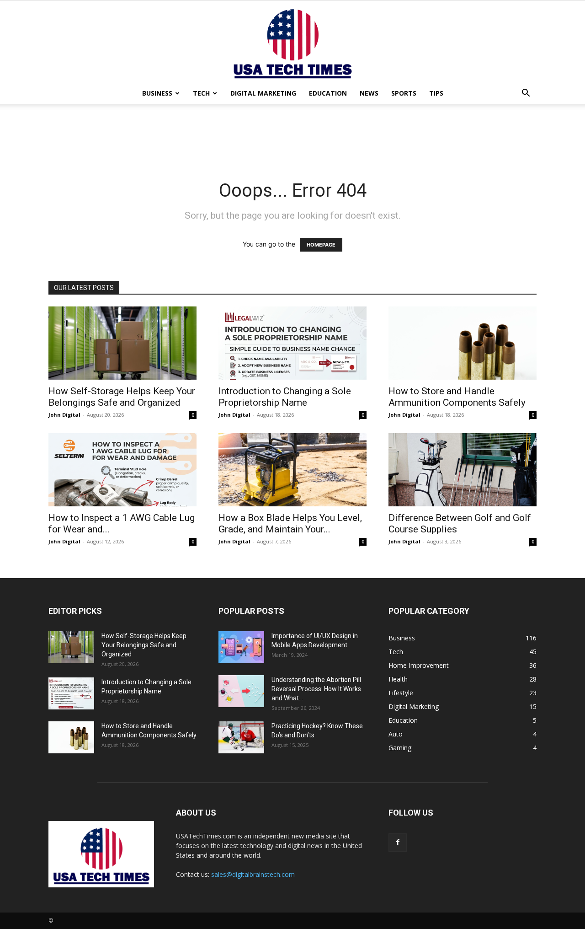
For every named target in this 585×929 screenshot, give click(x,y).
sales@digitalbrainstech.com (253, 874)
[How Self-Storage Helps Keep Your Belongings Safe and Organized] (122, 343)
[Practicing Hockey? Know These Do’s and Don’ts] (241, 737)
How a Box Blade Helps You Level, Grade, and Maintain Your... (290, 523)
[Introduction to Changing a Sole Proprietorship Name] (292, 343)
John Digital (64, 414)
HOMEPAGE (321, 245)
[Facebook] (397, 842)
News (369, 93)
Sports (403, 93)
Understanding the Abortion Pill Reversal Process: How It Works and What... (316, 689)
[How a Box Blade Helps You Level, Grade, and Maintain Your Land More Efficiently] (292, 469)
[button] (526, 94)
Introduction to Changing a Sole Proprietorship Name (284, 397)
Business (157, 93)
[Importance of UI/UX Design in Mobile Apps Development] (241, 647)
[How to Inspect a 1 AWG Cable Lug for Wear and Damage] (122, 469)
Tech (201, 93)
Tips (436, 93)
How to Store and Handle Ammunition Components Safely (457, 397)
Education (328, 93)
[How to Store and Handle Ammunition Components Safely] (462, 343)
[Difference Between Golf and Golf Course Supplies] (462, 469)
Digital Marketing (263, 93)
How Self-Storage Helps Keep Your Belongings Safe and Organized (121, 397)
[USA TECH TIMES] (292, 41)
